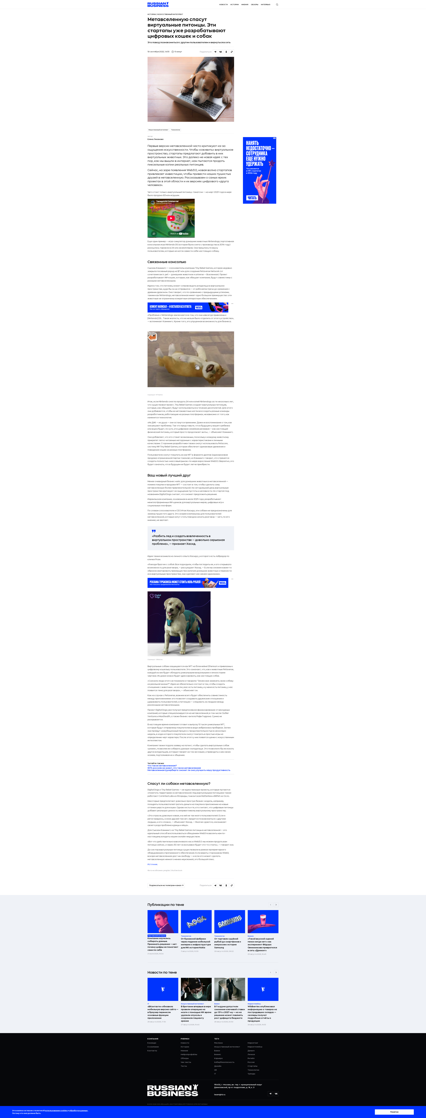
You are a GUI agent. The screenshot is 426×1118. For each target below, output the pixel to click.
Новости (223, 4)
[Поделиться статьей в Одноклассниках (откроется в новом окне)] (226, 52)
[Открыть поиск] (277, 4)
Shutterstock (176, 870)
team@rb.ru (219, 1095)
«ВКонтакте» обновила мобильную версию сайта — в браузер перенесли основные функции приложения (163, 1012)
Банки (217, 1051)
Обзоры (254, 4)
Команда (151, 1043)
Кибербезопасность (224, 1062)
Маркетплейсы (255, 1047)
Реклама (218, 1043)
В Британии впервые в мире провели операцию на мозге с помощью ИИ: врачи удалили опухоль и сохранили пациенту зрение (196, 1014)
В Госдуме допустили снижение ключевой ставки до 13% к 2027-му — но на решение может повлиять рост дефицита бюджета (229, 1012)
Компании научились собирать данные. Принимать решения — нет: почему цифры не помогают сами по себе (163, 944)
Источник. (153, 864)
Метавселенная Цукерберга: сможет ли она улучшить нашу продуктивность (189, 770)
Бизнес (217, 1054)
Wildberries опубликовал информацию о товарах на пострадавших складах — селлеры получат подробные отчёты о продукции (262, 1014)
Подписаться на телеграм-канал (165, 885)
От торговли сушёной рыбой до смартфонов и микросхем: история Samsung (227, 943)
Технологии (175, 130)
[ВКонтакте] (276, 1093)
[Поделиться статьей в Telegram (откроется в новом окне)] (215, 52)
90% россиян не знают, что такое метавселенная (174, 768)
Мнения (244, 4)
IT (215, 1074)
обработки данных (78, 1111)
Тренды (251, 1074)
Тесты (184, 1066)
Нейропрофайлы (189, 1054)
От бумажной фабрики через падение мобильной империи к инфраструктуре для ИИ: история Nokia (196, 943)
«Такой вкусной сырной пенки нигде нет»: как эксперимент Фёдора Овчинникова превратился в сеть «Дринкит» (262, 944)
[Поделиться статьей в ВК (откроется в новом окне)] (220, 52)
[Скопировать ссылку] (231, 52)
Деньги (251, 1051)
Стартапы (252, 1066)
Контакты (152, 1051)
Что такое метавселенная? (162, 766)
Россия (251, 1062)
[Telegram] (270, 1093)
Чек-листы (186, 1062)
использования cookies (56, 1111)
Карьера (218, 1058)
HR (215, 1070)
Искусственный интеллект (170, 14)
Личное (251, 1054)
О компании (153, 1047)
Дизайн (217, 1066)
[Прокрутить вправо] (276, 904)
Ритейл (251, 1058)
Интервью (265, 4)
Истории (234, 4)
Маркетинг (253, 1043)
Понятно (394, 1112)
